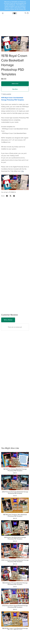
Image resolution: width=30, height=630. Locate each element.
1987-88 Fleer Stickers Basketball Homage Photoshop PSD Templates (15, 469)
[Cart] (28, 13)
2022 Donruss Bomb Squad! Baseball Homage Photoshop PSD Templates (15, 606)
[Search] (25, 13)
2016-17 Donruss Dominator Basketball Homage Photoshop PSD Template (15, 492)
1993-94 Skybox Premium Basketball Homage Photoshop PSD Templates (15, 583)
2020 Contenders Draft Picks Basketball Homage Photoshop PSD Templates (15, 560)
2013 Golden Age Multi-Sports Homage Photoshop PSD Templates (15, 538)
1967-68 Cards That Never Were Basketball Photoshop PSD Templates (15, 515)
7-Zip (22, 171)
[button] (2, 45)
